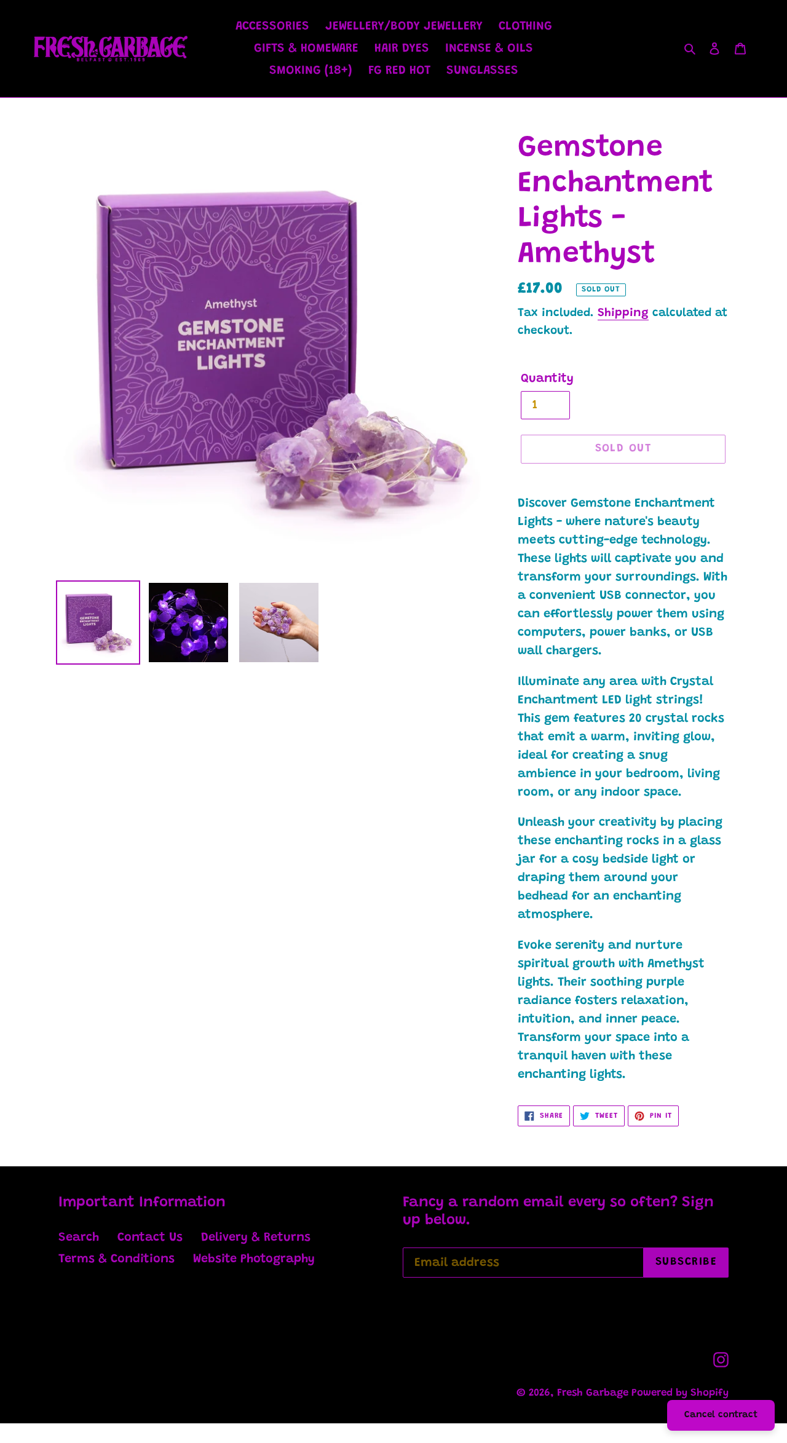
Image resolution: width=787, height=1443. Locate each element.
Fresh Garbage (594, 1393)
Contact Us (150, 1237)
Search (78, 1237)
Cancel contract (720, 1415)
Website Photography (254, 1259)
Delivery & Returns (255, 1237)
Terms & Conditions (116, 1259)
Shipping (623, 313)
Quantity (547, 379)
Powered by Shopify (680, 1393)
